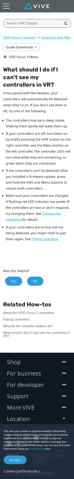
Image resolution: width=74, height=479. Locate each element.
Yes (13, 281)
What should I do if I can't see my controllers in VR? (36, 334)
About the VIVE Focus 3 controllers (28, 313)
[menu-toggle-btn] (6, 6)
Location (18, 419)
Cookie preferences (21, 471)
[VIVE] (37, 6)
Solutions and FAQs (56, 37)
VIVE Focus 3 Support (19, 37)
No (35, 281)
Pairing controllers (44, 239)
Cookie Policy (36, 448)
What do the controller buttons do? (28, 326)
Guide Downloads (20, 47)
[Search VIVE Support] (64, 23)
